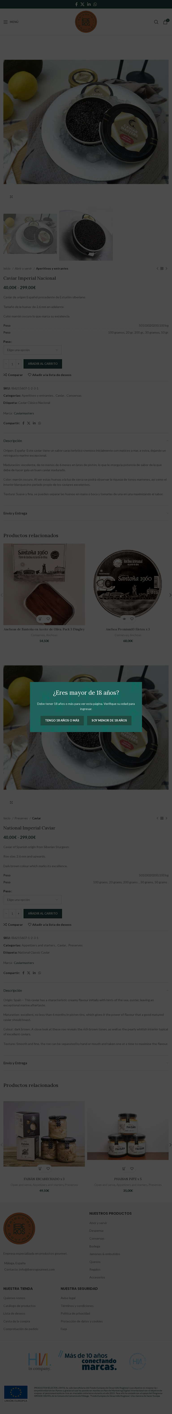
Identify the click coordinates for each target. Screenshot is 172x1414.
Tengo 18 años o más (62, 720)
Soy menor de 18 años (109, 720)
